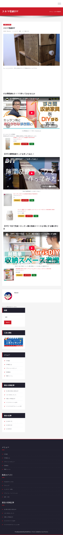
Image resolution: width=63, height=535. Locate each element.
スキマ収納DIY (57, 11)
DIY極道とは (9, 364)
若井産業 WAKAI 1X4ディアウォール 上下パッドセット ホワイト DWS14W (33, 268)
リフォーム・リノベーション (11, 493)
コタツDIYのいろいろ (11, 395)
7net (31, 144)
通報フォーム (9, 376)
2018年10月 (9, 425)
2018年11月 (9, 421)
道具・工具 (6, 497)
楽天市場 (24, 144)
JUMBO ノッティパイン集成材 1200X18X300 (23, 137)
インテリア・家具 (17, 31)
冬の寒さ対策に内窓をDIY (12, 391)
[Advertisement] (32, 80)
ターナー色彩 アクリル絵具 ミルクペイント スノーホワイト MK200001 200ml (36, 209)
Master (9, 31)
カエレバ (20, 139)
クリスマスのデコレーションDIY (14, 406)
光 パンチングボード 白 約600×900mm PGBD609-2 (26, 194)
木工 (28, 31)
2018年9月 (9, 429)
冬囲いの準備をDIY (10, 398)
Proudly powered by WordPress (23, 532)
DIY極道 (8, 360)
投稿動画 (8, 372)
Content (38, 532)
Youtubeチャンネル (9, 481)
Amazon (17, 144)
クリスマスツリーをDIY (11, 402)
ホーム (51, 11)
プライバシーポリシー (11, 368)
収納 (25, 31)
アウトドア (6, 485)
